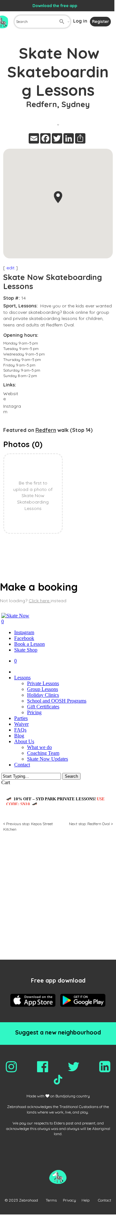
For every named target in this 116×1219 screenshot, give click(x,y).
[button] (58, 197)
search (62, 21)
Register (100, 21)
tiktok (58, 1079)
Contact (104, 1200)
